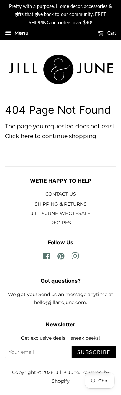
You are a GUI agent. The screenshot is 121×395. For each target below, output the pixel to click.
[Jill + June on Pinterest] (61, 257)
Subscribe (93, 352)
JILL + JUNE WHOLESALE (60, 213)
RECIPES (60, 223)
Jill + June (67, 372)
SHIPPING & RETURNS (61, 204)
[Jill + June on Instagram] (75, 257)
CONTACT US (60, 194)
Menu (21, 33)
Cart (111, 33)
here (27, 136)
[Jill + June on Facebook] (46, 257)
